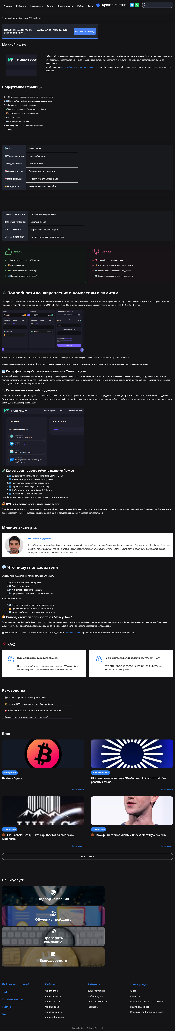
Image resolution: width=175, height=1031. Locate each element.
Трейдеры (93, 1006)
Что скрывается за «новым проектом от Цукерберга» (130, 835)
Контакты (135, 996)
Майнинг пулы (95, 996)
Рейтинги (21, 6)
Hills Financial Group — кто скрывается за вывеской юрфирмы (38, 836)
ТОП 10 (7, 991)
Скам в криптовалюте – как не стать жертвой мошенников (34, 710)
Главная (8, 6)
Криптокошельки (53, 1012)
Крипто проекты (53, 996)
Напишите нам (73, 632)
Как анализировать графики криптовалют (26, 697)
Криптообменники (54, 1017)
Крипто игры (51, 990)
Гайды (80, 6)
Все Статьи (87, 856)
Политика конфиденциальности (147, 1012)
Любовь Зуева (12, 778)
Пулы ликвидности (97, 1001)
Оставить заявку (84, 31)
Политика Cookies (139, 1006)
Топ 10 (50, 6)
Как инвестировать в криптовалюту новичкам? (26, 717)
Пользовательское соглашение (146, 1001)
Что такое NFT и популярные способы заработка (30, 704)
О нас (133, 990)
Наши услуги (36, 6)
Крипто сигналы (53, 1001)
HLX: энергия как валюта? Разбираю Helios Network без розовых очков (128, 780)
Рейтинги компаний (15, 984)
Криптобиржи (52, 1006)
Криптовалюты (65, 6)
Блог (90, 6)
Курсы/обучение (96, 990)
